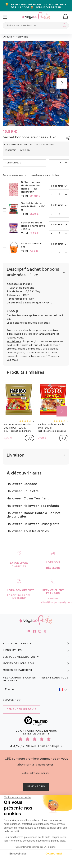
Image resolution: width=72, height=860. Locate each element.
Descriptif (10, 150)
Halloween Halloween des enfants (33, 505)
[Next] (61, 83)
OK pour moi (54, 853)
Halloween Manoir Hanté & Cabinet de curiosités (34, 515)
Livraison (24, 150)
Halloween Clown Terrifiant (28, 498)
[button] (36, 689)
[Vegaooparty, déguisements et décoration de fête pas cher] (36, 14)
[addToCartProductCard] (29, 438)
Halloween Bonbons (22, 484)
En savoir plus (17, 853)
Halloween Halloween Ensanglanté (33, 524)
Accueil (7, 37)
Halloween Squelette (23, 491)
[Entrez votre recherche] (64, 26)
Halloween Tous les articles (28, 531)
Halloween (21, 37)
